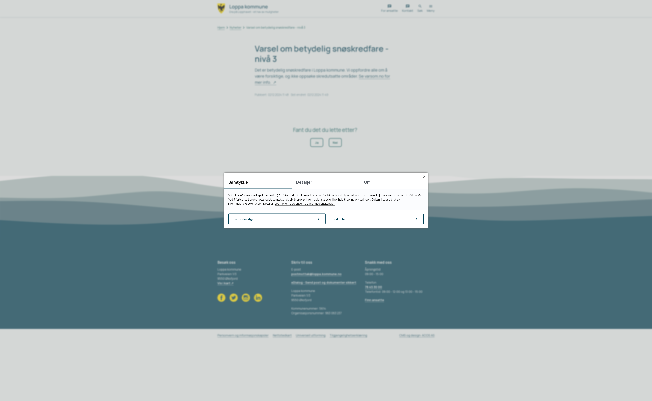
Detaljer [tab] (304, 182)
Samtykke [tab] (238, 182)
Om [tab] (367, 182)
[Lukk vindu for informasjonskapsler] (424, 176)
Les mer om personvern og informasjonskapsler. (305, 203)
